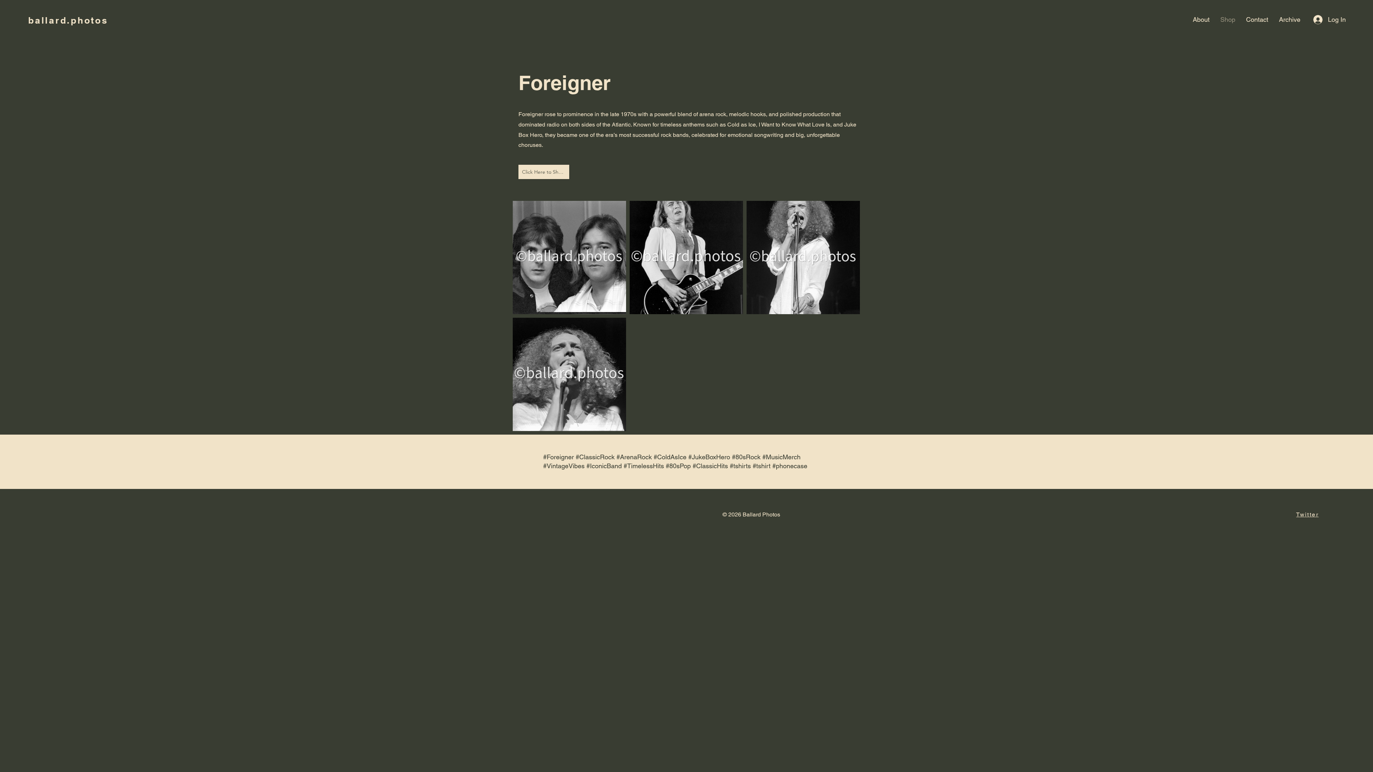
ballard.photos (68, 20)
